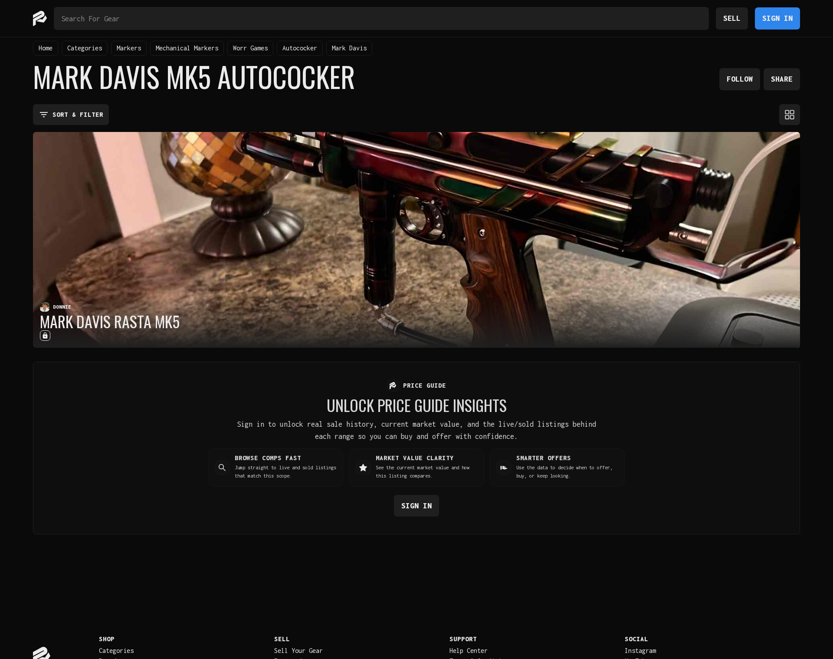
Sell (732, 18)
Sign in (416, 505)
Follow (740, 79)
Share (782, 79)
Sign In (777, 18)
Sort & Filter (77, 114)
